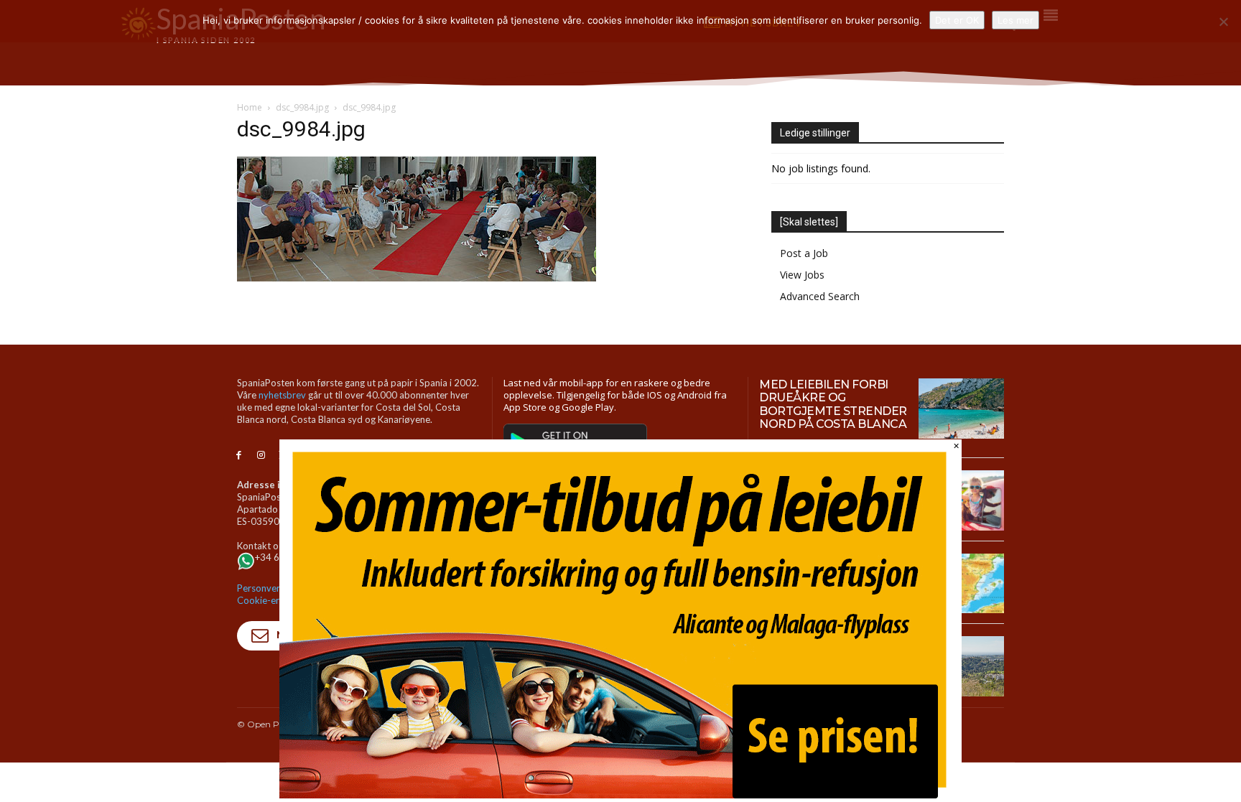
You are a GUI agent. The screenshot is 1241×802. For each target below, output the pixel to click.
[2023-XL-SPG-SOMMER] (620, 794)
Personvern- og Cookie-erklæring (273, 594)
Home (249, 107)
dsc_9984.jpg (302, 107)
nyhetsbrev (282, 395)
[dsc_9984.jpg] (416, 277)
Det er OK (957, 20)
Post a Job (804, 253)
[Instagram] (261, 455)
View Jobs (802, 274)
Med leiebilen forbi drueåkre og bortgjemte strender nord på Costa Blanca (833, 404)
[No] (1223, 21)
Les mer (1015, 20)
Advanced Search (820, 296)
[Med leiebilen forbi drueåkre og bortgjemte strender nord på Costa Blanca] (961, 408)
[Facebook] (238, 455)
